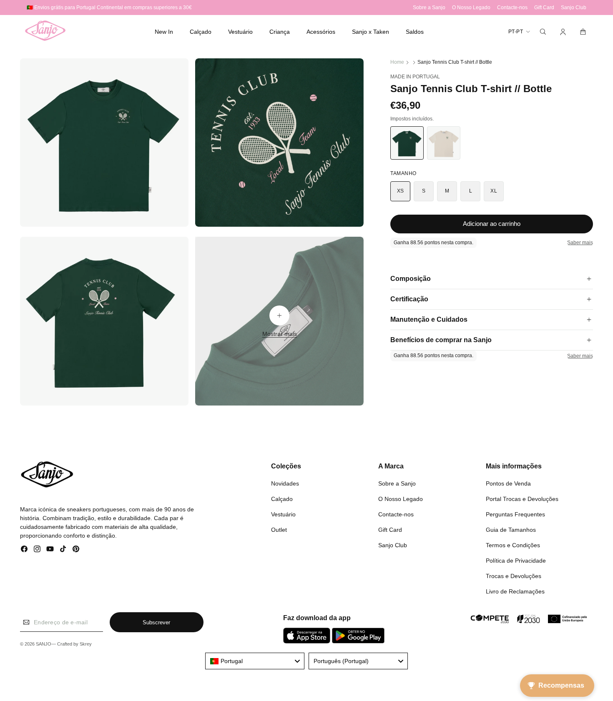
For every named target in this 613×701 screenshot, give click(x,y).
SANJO (43, 644)
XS (400, 191)
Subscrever (156, 622)
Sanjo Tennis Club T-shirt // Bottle (454, 62)
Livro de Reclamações (515, 591)
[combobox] (254, 661)
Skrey (86, 644)
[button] (200, 31)
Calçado (282, 498)
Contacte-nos (396, 514)
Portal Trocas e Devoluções (522, 498)
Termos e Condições (513, 544)
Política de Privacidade (516, 560)
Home (397, 62)
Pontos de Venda (508, 483)
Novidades (285, 483)
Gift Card (390, 529)
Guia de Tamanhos (511, 529)
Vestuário (283, 514)
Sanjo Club (392, 544)
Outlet (279, 529)
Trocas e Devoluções (513, 575)
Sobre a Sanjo (397, 483)
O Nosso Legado (400, 498)
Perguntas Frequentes (515, 514)
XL (493, 191)
